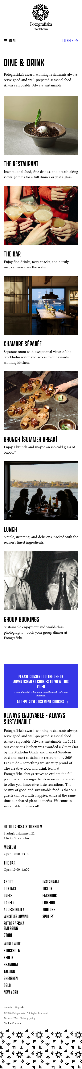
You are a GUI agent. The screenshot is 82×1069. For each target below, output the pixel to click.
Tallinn (9, 971)
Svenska (8, 1007)
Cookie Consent (12, 1023)
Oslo (7, 985)
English (19, 1007)
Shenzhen (11, 978)
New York (11, 992)
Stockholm (12, 950)
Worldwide (12, 944)
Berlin (9, 957)
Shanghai (11, 964)
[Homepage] (41, 17)
